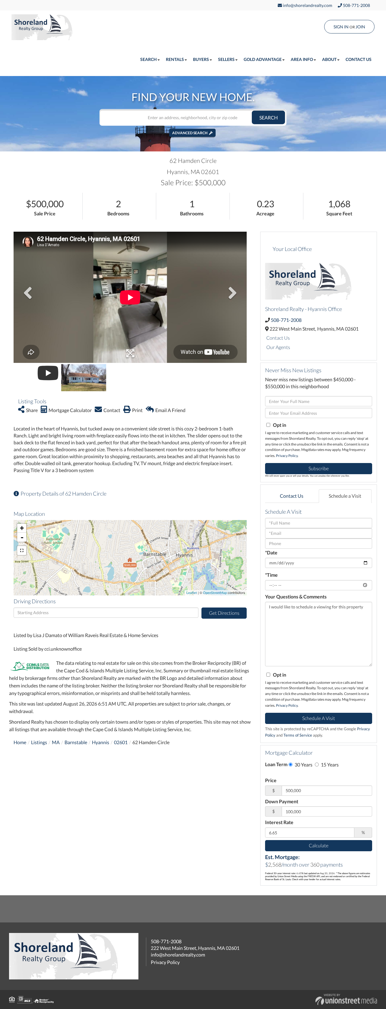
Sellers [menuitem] (226, 59)
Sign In (341, 26)
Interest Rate (279, 822)
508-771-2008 (356, 5)
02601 (121, 742)
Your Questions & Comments (296, 596)
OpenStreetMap (215, 593)
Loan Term (276, 764)
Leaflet (191, 593)
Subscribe (318, 468)
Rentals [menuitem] (175, 59)
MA (56, 742)
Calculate (318, 845)
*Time (271, 575)
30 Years (303, 764)
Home (20, 742)
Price (271, 780)
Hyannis (100, 742)
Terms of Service (297, 735)
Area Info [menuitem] (302, 59)
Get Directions (224, 613)
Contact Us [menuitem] (359, 59)
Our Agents (278, 347)
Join (360, 26)
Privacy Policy (287, 455)
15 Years (329, 764)
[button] (268, 117)
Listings (39, 742)
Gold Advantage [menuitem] (263, 59)
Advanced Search (189, 133)
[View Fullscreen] (21, 550)
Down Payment (281, 801)
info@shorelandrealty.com (307, 5)
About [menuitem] (329, 59)
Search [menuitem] (148, 59)
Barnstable (76, 742)
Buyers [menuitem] (201, 59)
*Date (271, 552)
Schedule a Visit (345, 496)
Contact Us (278, 338)
